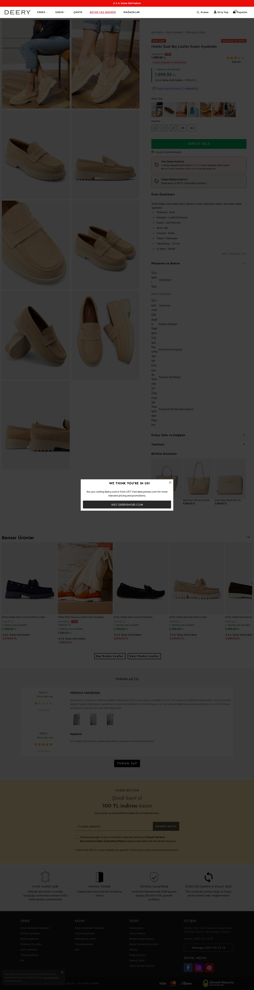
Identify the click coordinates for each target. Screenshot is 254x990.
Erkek (41, 12)
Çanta (78, 12)
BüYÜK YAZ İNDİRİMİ (103, 12)
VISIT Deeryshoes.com (127, 505)
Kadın (59, 12)
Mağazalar (131, 12)
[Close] (170, 482)
